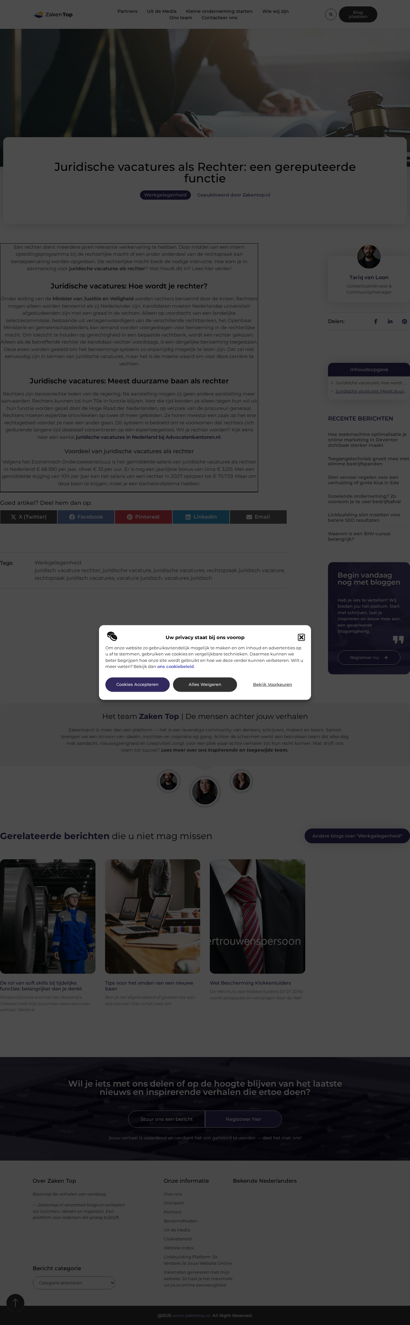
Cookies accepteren (137, 684)
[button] (301, 637)
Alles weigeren (205, 684)
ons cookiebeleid (175, 666)
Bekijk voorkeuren (272, 684)
